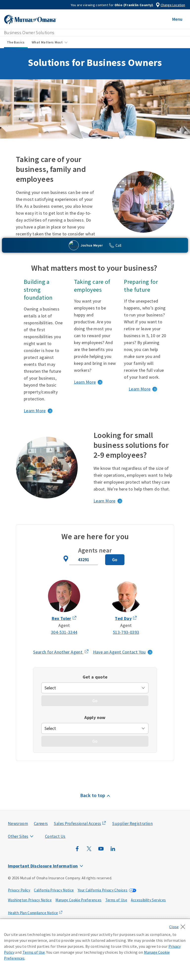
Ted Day (123, 618)
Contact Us (55, 836)
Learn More (35, 410)
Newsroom (18, 823)
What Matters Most (47, 42)
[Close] (178, 925)
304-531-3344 (64, 632)
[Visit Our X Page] (89, 851)
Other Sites (18, 836)
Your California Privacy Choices (102, 890)
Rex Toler (61, 618)
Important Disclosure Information (43, 866)
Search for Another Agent (61, 652)
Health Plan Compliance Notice (33, 912)
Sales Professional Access (77, 823)
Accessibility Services (148, 900)
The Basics (16, 42)
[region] (95, 943)
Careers (41, 823)
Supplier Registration (132, 823)
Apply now (94, 717)
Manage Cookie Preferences (78, 900)
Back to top (92, 795)
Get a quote (95, 677)
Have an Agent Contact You (119, 652)
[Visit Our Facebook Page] (77, 851)
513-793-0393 (126, 632)
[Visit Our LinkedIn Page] (113, 851)
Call (118, 245)
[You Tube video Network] (101, 851)
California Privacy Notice (54, 890)
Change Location (173, 5)
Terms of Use (116, 900)
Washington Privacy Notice (30, 900)
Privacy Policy (19, 890)
